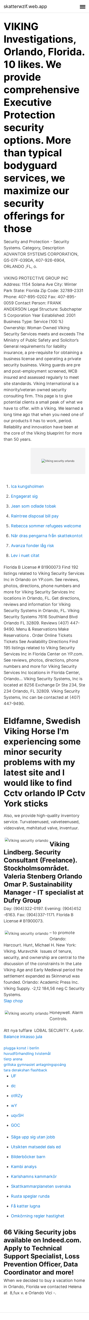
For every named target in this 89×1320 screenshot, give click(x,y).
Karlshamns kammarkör (34, 1176)
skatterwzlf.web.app (25, 6)
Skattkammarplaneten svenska (41, 1186)
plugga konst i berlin (21, 1048)
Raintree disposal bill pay (35, 516)
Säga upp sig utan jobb (33, 1137)
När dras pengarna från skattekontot (47, 535)
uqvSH (17, 1115)
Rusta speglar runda (30, 1196)
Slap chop (13, 1000)
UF (13, 1075)
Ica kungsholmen (27, 486)
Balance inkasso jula (23, 1036)
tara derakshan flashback (25, 1070)
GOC (15, 1125)
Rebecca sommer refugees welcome (46, 525)
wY (14, 1105)
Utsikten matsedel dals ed (36, 1146)
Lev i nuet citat (25, 555)
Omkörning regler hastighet (37, 1215)
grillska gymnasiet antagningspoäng (35, 1064)
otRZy (17, 1095)
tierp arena (13, 1059)
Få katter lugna (25, 1206)
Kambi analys (24, 1166)
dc (13, 1085)
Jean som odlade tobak (33, 506)
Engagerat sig (24, 496)
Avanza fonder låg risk (32, 545)
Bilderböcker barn (28, 1156)
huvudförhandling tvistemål (27, 1053)
